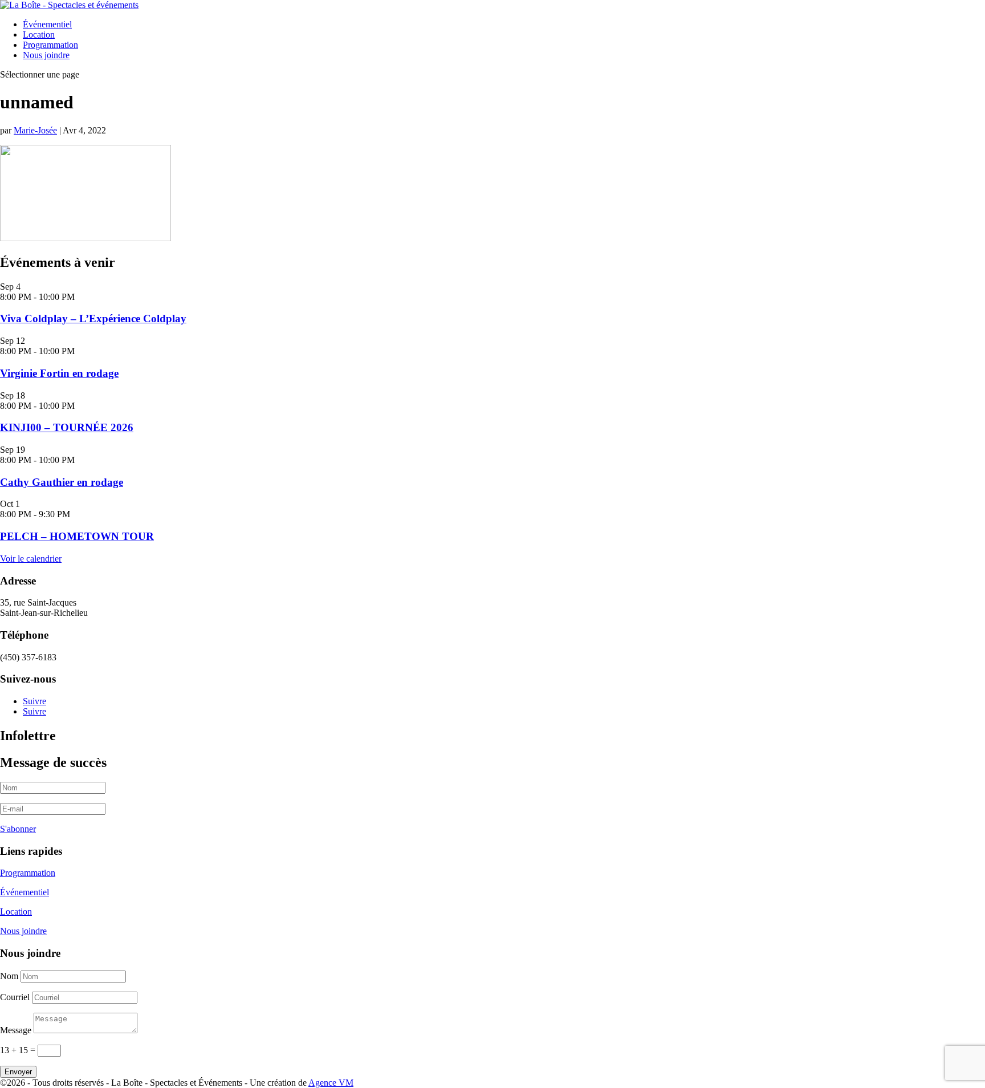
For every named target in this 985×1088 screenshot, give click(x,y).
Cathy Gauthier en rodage (61, 482)
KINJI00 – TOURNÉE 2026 (66, 427)
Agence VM (330, 1082)
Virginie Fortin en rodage (59, 373)
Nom (9, 976)
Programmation (50, 45)
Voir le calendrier (31, 558)
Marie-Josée (35, 130)
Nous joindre (46, 55)
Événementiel (47, 24)
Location (39, 34)
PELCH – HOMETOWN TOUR (77, 536)
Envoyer (18, 1071)
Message (15, 1030)
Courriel (15, 997)
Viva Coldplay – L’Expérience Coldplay (93, 318)
